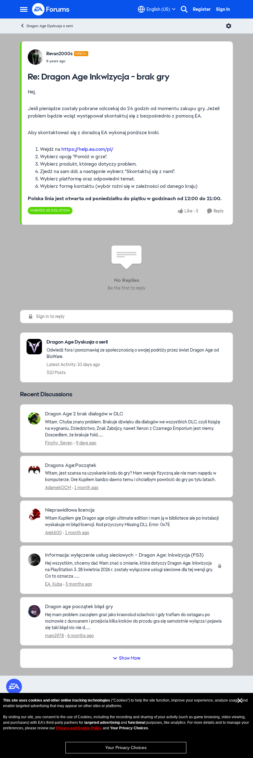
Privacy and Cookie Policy (79, 728)
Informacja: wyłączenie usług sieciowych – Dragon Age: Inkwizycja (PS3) (124, 555)
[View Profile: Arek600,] (34, 515)
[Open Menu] (228, 26)
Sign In (223, 9)
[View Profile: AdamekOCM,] (34, 470)
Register (202, 9)
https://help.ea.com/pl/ (87, 149)
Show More (129, 658)
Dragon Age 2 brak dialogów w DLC (84, 414)
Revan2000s (59, 53)
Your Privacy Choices (126, 747)
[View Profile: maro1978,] (34, 611)
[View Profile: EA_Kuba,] (34, 560)
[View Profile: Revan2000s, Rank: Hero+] (35, 57)
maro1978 (54, 635)
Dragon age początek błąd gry (79, 607)
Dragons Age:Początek (70, 465)
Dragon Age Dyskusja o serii (50, 25)
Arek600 (53, 532)
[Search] (184, 9)
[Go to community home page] (51, 9)
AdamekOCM (58, 487)
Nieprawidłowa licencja (69, 510)
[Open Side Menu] (24, 9)
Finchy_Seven (59, 443)
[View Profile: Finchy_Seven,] (34, 418)
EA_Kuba (53, 584)
